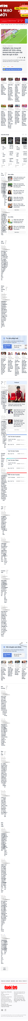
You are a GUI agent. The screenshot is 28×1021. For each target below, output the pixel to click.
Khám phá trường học (2, 296)
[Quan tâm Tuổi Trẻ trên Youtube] (2, 1010)
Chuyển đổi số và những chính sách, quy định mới (3, 460)
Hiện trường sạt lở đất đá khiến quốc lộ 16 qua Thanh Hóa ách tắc (2, 588)
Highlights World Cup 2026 (10, 140)
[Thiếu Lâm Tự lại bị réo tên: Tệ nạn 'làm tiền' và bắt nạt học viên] (16, 393)
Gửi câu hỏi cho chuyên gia (17, 346)
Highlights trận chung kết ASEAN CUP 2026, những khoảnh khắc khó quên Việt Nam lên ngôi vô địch (12, 51)
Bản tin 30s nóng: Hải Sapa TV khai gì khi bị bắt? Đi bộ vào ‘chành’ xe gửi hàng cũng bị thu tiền (4, 261)
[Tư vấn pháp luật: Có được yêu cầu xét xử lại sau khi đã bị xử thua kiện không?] (10, 353)
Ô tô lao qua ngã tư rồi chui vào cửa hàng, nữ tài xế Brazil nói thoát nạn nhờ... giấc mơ (4, 623)
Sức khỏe (10, 664)
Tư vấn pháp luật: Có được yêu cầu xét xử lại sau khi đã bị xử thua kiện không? (10, 366)
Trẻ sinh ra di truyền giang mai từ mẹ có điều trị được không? (24, 673)
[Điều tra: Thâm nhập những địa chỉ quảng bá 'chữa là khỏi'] (10, 205)
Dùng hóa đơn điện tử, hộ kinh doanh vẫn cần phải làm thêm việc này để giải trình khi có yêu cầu (3, 366)
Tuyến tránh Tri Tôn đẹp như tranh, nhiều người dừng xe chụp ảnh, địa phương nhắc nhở (5, 402)
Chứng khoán (16, 142)
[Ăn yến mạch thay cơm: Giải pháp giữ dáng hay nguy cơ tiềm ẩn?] (10, 662)
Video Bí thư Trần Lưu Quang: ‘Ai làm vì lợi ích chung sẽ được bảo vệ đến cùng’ (5, 223)
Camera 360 (3, 139)
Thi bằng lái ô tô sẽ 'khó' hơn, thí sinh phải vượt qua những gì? (4, 805)
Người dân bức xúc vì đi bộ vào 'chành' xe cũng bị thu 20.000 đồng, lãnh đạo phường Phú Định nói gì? (19, 413)
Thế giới (17, 24)
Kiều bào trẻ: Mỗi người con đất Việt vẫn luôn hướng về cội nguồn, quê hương (5, 706)
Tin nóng (6, 24)
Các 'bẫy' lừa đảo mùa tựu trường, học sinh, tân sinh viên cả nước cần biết (5, 807)
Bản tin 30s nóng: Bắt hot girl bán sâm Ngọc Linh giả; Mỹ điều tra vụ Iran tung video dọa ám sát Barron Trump (10, 119)
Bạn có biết (26, 24)
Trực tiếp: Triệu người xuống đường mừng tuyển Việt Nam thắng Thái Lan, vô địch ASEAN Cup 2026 (17, 93)
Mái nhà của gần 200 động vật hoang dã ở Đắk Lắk (2, 703)
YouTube (14, 20)
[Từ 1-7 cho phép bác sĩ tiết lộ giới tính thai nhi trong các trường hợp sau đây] (3, 662)
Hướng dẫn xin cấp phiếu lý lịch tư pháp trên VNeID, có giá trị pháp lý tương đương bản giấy (5, 487)
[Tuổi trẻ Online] (11, 987)
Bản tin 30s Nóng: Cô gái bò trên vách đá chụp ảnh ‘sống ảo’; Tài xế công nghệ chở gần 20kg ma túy (2, 265)
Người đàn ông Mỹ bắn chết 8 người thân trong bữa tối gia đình (4, 525)
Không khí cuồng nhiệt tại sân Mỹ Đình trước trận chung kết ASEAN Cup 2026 (5, 910)
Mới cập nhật (2, 824)
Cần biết (18, 21)
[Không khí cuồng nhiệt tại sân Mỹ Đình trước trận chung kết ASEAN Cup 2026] (4, 895)
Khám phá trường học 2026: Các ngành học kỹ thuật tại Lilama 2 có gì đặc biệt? (5, 310)
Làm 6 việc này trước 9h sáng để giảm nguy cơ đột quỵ (2, 805)
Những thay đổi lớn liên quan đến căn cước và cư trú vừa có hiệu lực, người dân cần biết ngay (4, 488)
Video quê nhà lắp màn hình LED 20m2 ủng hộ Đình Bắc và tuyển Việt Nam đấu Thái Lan (17, 117)
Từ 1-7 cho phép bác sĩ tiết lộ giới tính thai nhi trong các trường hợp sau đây (3, 673)
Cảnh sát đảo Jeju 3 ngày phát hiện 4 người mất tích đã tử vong (2, 552)
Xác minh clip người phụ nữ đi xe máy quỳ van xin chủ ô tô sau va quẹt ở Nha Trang (2, 624)
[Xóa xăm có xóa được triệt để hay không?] (17, 662)
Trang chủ (3, 981)
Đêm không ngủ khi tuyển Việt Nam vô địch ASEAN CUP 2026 (3, 89)
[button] (23, 134)
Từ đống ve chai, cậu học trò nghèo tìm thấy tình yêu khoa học (4, 705)
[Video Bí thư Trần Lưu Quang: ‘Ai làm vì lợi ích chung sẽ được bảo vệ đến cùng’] (4, 208)
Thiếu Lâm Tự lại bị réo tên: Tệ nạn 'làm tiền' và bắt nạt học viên (16, 405)
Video (17, 981)
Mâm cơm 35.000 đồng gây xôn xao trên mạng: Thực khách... (19, 228)
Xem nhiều (11, 174)
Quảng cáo (22, 21)
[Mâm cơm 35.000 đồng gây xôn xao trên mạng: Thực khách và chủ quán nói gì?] (10, 228)
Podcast (9, 20)
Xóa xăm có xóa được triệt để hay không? (17, 671)
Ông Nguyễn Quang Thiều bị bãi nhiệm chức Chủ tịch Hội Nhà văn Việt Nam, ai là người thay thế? (19, 423)
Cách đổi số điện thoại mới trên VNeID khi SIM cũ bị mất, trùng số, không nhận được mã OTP (2, 487)
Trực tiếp (10, 24)
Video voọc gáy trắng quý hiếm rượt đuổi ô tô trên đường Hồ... (19, 185)
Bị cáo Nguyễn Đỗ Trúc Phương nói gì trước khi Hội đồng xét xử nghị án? (6, 947)
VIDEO (4, 21)
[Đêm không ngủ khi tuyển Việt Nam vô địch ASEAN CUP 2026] (3, 79)
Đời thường (21, 24)
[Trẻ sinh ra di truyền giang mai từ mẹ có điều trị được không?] (24, 662)
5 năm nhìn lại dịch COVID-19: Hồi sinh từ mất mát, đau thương (5, 731)
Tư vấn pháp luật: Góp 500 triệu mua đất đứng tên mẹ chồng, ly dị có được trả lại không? (24, 366)
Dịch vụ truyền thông (18, 999)
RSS (16, 1001)
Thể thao (4, 46)
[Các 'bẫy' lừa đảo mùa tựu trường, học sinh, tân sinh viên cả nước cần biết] (4, 790)
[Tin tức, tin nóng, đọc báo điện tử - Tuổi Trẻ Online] (1, 21)
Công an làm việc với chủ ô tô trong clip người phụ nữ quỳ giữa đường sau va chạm (5, 591)
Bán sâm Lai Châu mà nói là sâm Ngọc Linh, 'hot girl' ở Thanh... (18, 192)
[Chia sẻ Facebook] (20, 57)
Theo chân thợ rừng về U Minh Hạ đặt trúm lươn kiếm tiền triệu (4, 400)
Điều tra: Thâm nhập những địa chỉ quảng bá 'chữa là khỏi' (19, 205)
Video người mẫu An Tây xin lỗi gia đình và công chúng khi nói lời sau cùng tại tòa (5, 194)
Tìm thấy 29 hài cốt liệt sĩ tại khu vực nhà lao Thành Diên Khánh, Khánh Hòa (4, 223)
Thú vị (14, 24)
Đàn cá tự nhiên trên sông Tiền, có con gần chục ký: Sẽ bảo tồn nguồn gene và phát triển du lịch (5, 434)
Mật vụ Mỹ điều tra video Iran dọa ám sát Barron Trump (5, 523)
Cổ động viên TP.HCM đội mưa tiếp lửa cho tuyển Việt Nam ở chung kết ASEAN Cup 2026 (24, 118)
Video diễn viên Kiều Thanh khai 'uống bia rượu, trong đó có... (18, 199)
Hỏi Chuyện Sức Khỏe (17, 665)
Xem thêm (4, 968)
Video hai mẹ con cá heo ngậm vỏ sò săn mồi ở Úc (2, 428)
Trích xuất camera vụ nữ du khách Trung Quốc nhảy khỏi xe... (19, 179)
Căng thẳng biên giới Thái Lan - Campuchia (25, 140)
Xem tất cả (6, 174)
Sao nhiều (10, 217)
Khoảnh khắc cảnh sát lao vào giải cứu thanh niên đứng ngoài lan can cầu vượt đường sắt (5, 621)
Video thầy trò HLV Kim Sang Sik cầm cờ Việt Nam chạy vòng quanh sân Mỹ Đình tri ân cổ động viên (3, 118)
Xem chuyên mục (7, 346)
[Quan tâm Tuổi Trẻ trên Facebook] (5, 1010)
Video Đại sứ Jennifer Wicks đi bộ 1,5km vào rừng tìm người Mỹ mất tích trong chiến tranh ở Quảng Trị (10, 92)
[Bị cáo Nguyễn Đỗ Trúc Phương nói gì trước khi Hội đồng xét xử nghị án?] (4, 934)
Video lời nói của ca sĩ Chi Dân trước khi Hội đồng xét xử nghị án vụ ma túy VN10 (24, 90)
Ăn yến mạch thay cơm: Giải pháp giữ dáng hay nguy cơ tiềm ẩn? (10, 671)
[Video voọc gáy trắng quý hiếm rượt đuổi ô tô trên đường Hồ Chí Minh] (10, 185)
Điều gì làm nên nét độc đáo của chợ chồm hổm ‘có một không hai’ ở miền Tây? (2, 735)
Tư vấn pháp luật (10, 356)
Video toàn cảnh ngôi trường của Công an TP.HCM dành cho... (18, 221)
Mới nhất (2, 24)
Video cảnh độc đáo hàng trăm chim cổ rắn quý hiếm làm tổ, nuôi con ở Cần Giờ (4, 432)
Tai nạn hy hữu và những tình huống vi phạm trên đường (3, 142)
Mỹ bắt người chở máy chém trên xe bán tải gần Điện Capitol (2, 523)
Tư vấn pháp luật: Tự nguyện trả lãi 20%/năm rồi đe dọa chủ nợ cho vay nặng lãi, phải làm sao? (17, 368)
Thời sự (20, 981)
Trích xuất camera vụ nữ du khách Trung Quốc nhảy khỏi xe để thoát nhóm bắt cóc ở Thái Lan (5, 554)
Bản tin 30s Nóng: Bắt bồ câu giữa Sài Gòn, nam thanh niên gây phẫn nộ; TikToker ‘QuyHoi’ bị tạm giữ (6, 260)
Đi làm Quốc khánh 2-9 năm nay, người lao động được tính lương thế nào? (2, 773)
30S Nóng (10, 108)
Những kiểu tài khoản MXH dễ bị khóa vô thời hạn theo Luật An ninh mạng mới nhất (4, 774)
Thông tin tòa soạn (4, 1004)
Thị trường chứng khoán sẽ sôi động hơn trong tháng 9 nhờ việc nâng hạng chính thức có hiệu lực (5, 775)
